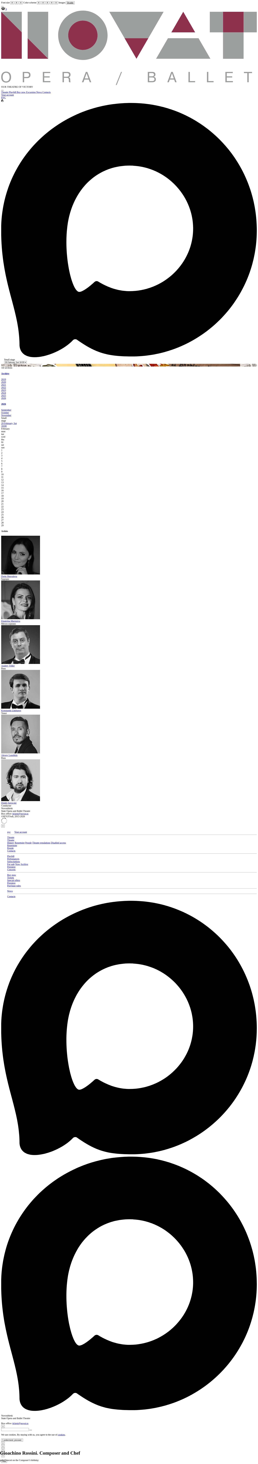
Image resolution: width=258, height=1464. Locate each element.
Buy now (21, 92)
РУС (3, 97)
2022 (3, 387)
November (6, 415)
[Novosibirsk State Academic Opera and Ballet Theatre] (129, 84)
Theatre (5, 92)
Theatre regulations (41, 843)
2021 (3, 384)
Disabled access (58, 843)
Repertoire (20, 843)
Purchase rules (14, 885)
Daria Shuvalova (9, 576)
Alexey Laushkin (9, 755)
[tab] (129, 373)
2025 (3, 395)
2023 (3, 390)
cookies (61, 1434)
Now (17, 864)
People (28, 843)
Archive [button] (5, 373)
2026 (3, 398)
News (39, 92)
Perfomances (13, 859)
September (6, 410)
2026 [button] (3, 404)
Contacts (46, 92)
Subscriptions (13, 861)
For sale (11, 864)
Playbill (13, 92)
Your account (7, 95)
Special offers (13, 880)
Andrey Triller (8, 666)
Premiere (11, 867)
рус (9, 832)
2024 (3, 393)
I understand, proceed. (12, 1440)
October (5, 412)
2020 (3, 382)
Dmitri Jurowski (8, 803)
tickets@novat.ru (20, 813)
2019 (3, 379)
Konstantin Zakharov (11, 710)
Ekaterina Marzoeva (10, 621)
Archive (24, 864)
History (10, 843)
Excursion (31, 92)
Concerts (11, 869)
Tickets (10, 877)
